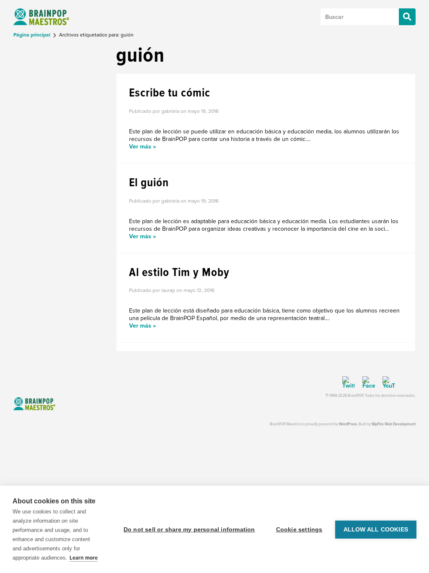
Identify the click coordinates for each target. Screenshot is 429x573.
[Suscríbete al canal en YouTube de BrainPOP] (386, 382)
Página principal (32, 35)
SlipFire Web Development (394, 424)
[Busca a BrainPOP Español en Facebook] (366, 382)
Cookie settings (299, 529)
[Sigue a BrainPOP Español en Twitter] (348, 382)
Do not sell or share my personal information (189, 529)
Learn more (84, 558)
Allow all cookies (376, 529)
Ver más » (142, 146)
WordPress (348, 424)
